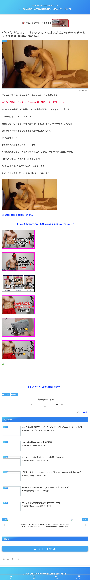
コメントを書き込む (45, 548)
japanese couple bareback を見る (17, 215)
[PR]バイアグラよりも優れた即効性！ (45, 387)
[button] (59, 404)
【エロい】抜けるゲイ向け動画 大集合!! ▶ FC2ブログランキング (45, 224)
